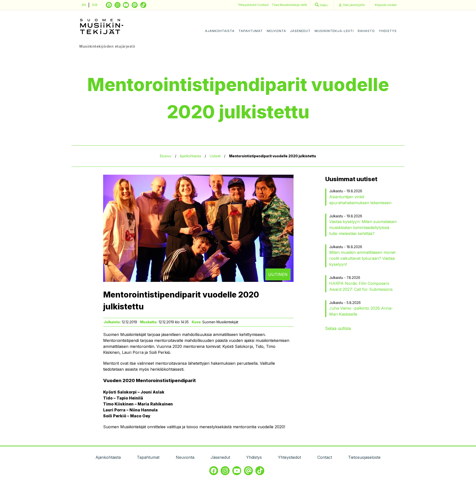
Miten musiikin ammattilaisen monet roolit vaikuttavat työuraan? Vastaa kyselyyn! (362, 258)
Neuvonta (276, 31)
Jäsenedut (300, 31)
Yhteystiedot (247, 5)
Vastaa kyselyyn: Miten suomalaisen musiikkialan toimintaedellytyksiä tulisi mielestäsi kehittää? (363, 227)
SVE (95, 5)
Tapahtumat (250, 31)
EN (84, 5)
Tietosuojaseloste (364, 457)
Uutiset (215, 156)
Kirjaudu (386, 5)
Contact (263, 5)
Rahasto (366, 31)
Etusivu (165, 156)
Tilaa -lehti (289, 5)
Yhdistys (388, 31)
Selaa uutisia (338, 328)
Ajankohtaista (220, 31)
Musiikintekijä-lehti (334, 31)
